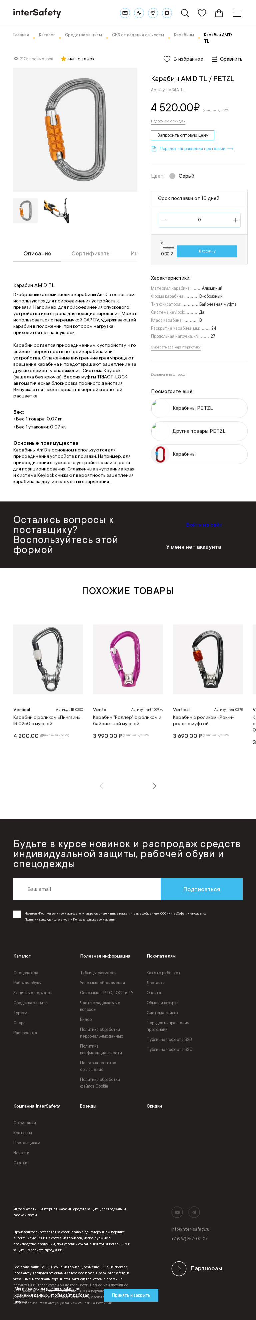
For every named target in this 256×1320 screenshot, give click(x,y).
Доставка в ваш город (168, 375)
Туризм (20, 1013)
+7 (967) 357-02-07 (189, 1239)
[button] (101, 785)
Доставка (156, 983)
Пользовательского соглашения (94, 919)
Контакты (22, 1133)
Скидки (154, 1106)
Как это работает (164, 973)
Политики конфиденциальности (47, 919)
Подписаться (201, 889)
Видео (86, 1019)
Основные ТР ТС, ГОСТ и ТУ (106, 993)
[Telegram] (153, 13)
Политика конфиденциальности (101, 1049)
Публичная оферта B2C (169, 1049)
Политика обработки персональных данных (101, 1033)
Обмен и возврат (163, 1003)
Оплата (154, 993)
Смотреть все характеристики (176, 347)
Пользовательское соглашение (98, 1066)
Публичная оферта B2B (169, 1039)
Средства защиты (30, 1003)
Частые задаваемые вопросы (100, 1006)
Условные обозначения (102, 983)
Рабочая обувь (27, 983)
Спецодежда (25, 973)
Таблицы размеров (98, 973)
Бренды (88, 1106)
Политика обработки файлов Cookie (100, 1083)
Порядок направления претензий (168, 1026)
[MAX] (167, 13)
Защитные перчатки (33, 993)
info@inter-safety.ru (190, 1229)
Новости (21, 1153)
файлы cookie (59, 1288)
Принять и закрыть (131, 1295)
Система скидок (162, 1013)
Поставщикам (26, 1143)
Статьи (20, 1163)
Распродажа (25, 1033)
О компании (24, 1123)
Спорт (19, 1023)
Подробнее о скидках (168, 121)
